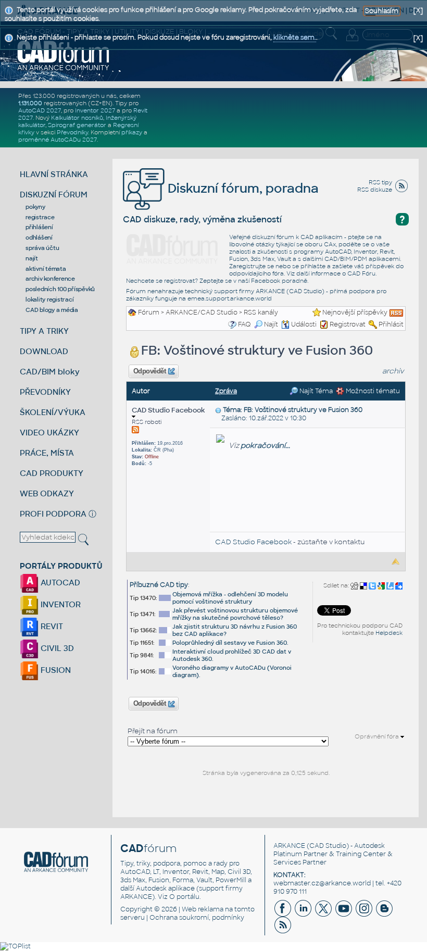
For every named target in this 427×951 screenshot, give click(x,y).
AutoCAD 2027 (39, 110)
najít (32, 258)
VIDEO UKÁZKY (49, 432)
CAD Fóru (361, 273)
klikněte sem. (294, 37)
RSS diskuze (374, 189)
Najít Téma (315, 391)
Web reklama (202, 909)
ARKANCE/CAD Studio (201, 312)
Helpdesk (389, 632)
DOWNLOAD (44, 351)
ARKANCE (289, 846)
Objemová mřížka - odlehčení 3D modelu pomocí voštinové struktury (230, 598)
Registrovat (348, 324)
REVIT (51, 626)
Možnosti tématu (372, 391)
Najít (271, 324)
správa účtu (42, 248)
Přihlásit (391, 324)
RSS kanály (261, 312)
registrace (40, 217)
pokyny (35, 206)
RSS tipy (380, 182)
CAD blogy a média (52, 310)
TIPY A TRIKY (44, 331)
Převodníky (72, 132)
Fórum (148, 312)
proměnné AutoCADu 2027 (57, 139)
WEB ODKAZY (47, 493)
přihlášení (39, 227)
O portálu (184, 897)
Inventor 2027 (95, 110)
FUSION (55, 670)
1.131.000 (30, 103)
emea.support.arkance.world (229, 298)
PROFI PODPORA (53, 514)
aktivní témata (46, 268)
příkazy (131, 132)
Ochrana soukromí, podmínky (196, 918)
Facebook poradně (279, 280)
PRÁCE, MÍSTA (47, 453)
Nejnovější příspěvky (354, 312)
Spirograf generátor (77, 125)
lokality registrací (49, 299)
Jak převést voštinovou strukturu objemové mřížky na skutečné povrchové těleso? (235, 614)
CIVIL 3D (56, 648)
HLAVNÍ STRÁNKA (54, 174)
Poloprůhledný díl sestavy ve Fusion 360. (230, 642)
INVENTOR (60, 604)
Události (304, 324)
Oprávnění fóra (377, 736)
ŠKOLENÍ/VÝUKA (52, 412)
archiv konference (50, 278)
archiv (393, 371)
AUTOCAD (59, 582)
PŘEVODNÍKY (45, 392)
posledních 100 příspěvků (60, 289)
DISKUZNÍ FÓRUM (53, 194)
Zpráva (226, 391)
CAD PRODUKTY (51, 473)
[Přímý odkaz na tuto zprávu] (218, 410)
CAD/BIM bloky (50, 372)
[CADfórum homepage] (63, 55)
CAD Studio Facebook (168, 410)
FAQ (244, 324)
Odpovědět (149, 371)
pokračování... (265, 445)
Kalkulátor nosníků (77, 117)
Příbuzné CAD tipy (159, 585)
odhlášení (39, 237)
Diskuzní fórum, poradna (242, 188)
